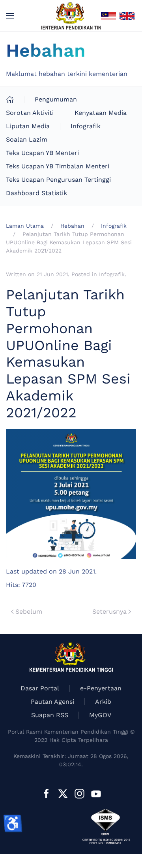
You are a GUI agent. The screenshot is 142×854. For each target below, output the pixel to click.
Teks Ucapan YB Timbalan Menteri (57, 166)
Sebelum (28, 611)
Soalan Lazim (26, 139)
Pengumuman (56, 99)
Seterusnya (109, 611)
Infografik (86, 126)
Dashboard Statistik (36, 193)
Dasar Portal (40, 688)
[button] (10, 15)
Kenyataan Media (101, 112)
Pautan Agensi (52, 701)
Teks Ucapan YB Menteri (42, 153)
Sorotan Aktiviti (30, 112)
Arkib (103, 701)
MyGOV (100, 715)
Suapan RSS (49, 715)
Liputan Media (28, 126)
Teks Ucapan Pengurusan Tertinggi (58, 179)
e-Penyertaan (100, 688)
